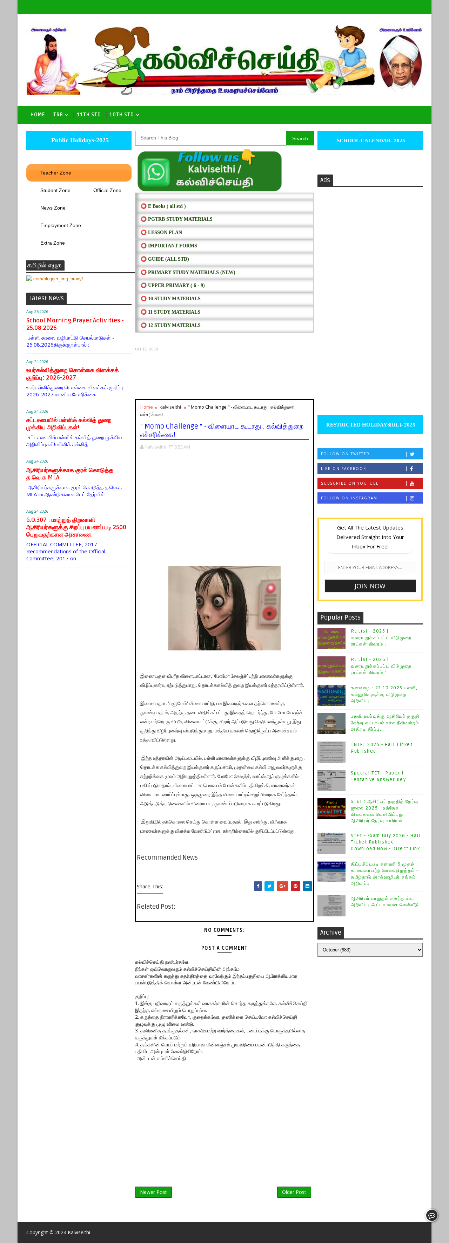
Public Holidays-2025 (79, 140)
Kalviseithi (79, 1232)
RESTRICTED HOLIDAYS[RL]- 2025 (370, 425)
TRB (58, 115)
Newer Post (153, 1192)
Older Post (294, 1192)
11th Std (89, 115)
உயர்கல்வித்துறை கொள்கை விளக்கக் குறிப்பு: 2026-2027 (72, 374)
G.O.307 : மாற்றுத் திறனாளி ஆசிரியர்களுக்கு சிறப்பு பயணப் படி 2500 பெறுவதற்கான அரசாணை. (76, 527)
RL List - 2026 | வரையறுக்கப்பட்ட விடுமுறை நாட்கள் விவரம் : (381, 666)
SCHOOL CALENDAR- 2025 (370, 140)
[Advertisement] (224, 375)
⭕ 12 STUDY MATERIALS (171, 325)
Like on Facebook (343, 468)
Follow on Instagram (349, 498)
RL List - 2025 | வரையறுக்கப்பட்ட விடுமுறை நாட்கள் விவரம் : (381, 637)
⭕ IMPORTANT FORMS (169, 245)
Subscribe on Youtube (350, 483)
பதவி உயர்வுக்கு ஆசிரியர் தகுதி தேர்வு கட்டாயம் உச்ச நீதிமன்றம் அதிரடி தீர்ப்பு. (385, 722)
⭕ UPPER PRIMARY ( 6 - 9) (173, 285)
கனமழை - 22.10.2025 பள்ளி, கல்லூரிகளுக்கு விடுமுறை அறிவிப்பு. (384, 694)
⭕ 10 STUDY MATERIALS (171, 298)
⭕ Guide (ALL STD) (165, 259)
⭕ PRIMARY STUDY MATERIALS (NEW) (188, 272)
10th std (121, 115)
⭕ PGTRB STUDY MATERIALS (177, 219)
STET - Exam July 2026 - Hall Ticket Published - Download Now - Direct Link (386, 842)
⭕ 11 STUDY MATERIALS (170, 312)
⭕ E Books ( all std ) (163, 206)
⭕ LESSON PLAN (161, 232)
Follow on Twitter (345, 453)
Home (38, 115)
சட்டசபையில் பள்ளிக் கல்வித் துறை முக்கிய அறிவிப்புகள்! (69, 423)
